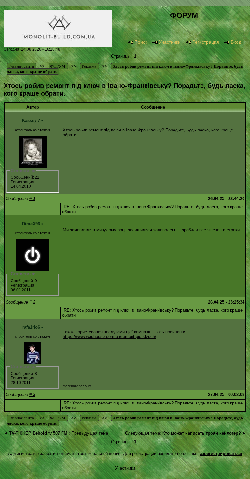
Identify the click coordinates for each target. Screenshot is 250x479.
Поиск (140, 42)
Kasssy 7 (31, 120)
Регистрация (205, 42)
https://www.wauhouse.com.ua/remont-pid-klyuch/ (109, 336)
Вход (236, 42)
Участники (170, 42)
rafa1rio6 (31, 327)
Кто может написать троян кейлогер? (201, 433)
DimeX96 (31, 223)
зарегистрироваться (221, 453)
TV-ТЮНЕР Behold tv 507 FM (38, 433)
